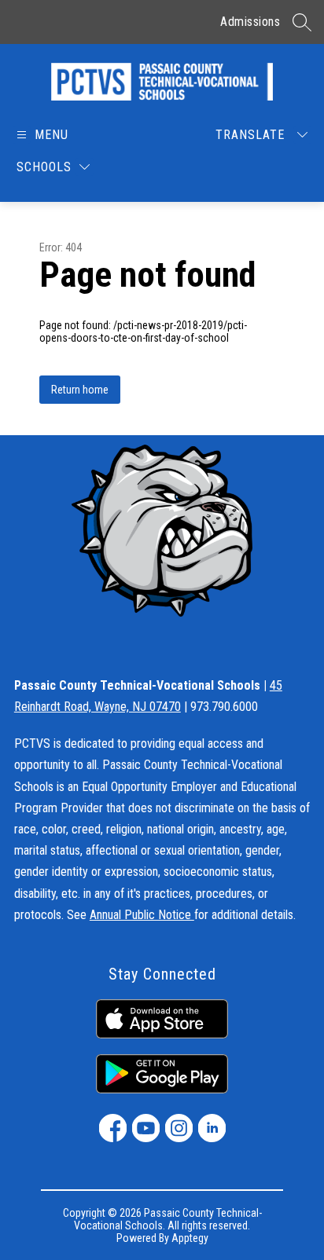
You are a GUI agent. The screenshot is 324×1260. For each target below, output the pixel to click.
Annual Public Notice (142, 914)
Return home (80, 389)
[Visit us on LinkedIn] (212, 1128)
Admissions (250, 21)
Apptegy (189, 1238)
